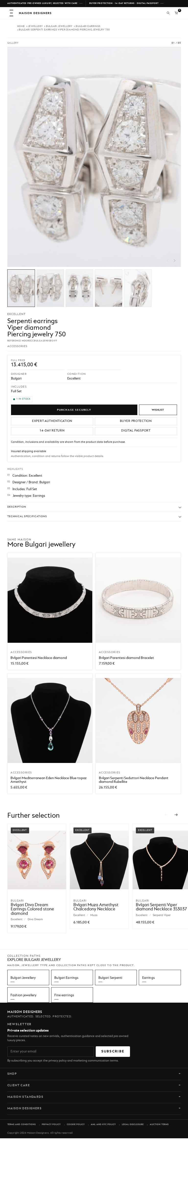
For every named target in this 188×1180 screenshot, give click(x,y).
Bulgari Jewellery (59, 26)
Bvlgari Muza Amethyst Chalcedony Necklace (95, 907)
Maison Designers (24, 1108)
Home (21, 26)
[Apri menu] (11, 13)
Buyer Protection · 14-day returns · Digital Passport (124, 3)
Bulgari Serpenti (110, 978)
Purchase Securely (74, 410)
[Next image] (174, 260)
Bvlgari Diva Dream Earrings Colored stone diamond (32, 909)
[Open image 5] (138, 288)
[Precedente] (166, 814)
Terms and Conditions (21, 1125)
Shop (12, 1074)
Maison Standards (25, 1097)
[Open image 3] (79, 288)
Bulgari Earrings (88, 26)
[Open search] (168, 13)
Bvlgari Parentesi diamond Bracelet (126, 658)
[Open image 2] (50, 288)
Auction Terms (159, 1125)
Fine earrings (64, 995)
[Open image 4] (108, 288)
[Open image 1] (21, 288)
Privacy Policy (51, 1125)
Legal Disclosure (133, 1125)
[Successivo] (176, 814)
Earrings (148, 978)
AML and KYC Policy (103, 1125)
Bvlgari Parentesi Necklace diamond (39, 658)
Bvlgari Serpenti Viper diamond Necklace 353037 (161, 907)
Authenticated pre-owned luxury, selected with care (42, 3)
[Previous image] (168, 260)
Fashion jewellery (23, 995)
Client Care (18, 1085)
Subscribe (113, 1051)
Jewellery (35, 26)
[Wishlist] (158, 410)
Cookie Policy (76, 1125)
